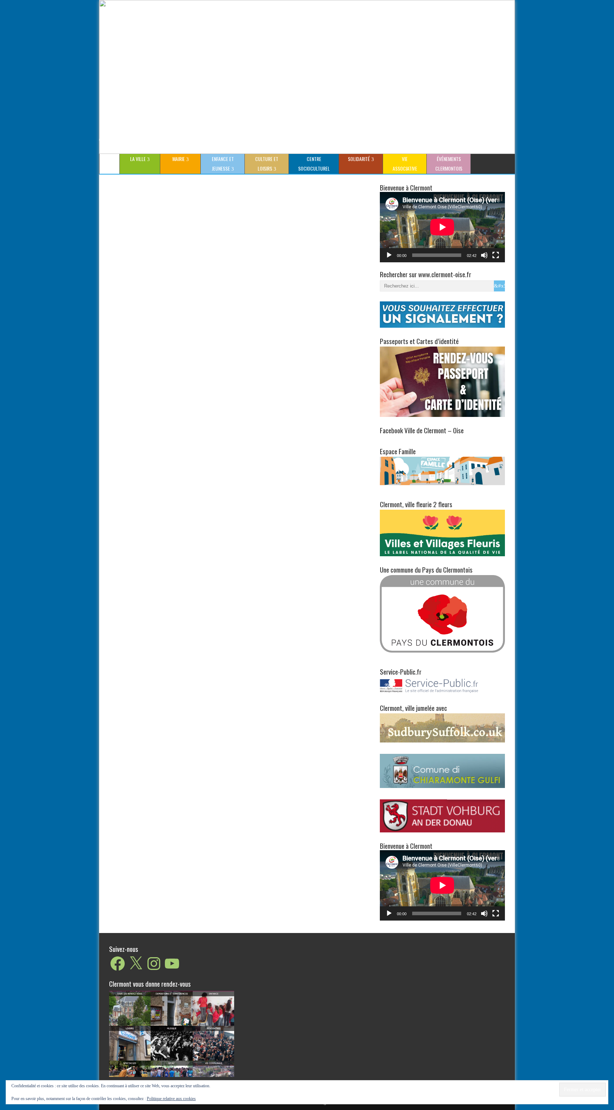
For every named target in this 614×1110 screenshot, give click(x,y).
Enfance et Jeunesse (223, 163)
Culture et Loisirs (266, 163)
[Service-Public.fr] (442, 693)
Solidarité (359, 158)
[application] (442, 227)
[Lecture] (389, 255)
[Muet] (484, 255)
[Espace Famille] (442, 470)
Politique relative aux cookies (171, 1098)
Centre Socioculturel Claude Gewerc (313, 164)
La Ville (138, 158)
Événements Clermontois (448, 163)
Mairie (178, 158)
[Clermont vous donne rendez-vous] (171, 1033)
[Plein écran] (495, 255)
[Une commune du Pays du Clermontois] (442, 613)
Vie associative (405, 163)
